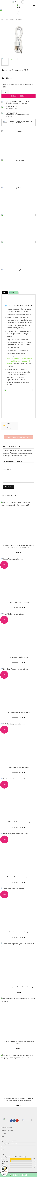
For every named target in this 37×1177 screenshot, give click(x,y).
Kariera (3, 1150)
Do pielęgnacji (19, 19)
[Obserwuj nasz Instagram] (14, 1120)
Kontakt (3, 1147)
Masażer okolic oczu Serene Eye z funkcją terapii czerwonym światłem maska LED (18, 546)
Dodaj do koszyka (18, 96)
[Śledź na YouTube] (17, 1120)
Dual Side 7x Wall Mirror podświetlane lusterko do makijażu (18, 1042)
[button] (22, 2)
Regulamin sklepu (6, 1127)
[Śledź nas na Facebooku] (11, 1120)
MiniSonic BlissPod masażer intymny (18, 822)
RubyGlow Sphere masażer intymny (18, 877)
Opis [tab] (4, 292)
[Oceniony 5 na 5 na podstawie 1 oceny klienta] (18, 74)
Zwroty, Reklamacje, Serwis (9, 1144)
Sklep (7, 19)
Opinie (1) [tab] (13, 292)
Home (2, 19)
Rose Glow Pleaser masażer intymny (18, 712)
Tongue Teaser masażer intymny (18, 602)
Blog (2, 1136)
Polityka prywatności (7, 1130)
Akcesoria (12, 19)
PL (15, 2)
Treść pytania (7, 469)
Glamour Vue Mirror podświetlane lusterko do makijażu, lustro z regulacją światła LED (18, 1099)
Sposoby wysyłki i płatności (9, 1141)
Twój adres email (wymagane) (12, 461)
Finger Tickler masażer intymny (18, 657)
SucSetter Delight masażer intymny (19, 767)
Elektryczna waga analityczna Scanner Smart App (18, 987)
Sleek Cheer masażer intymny (18, 932)
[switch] (4, 1174)
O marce (3, 1133)
